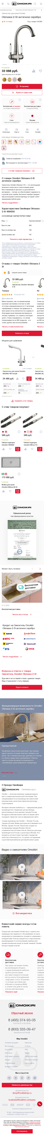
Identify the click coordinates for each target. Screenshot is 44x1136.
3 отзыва (9, 21)
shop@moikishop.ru (22, 1093)
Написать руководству (22, 1085)
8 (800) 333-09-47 (22, 1029)
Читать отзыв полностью (12, 327)
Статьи (27, 1046)
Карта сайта (29, 1063)
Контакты (8, 1053)
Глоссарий (8, 1049)
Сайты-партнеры (31, 1056)
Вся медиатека (24, 913)
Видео (27, 1053)
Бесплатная (11, 106)
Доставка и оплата (12, 1056)
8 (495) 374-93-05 (22, 1020)
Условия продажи (11, 1043)
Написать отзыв (22, 333)
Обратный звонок (22, 1013)
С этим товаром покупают (19, 171)
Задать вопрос (22, 687)
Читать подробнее (10, 657)
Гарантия (28, 1043)
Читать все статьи (20, 614)
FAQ (26, 1049)
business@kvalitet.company (22, 1100)
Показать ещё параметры (21, 239)
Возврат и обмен (11, 1066)
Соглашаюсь (22, 1131)
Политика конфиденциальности (22, 1109)
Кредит (7, 1060)
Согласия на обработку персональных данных (28, 1125)
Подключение (10, 1063)
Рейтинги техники (31, 1060)
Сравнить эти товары (24, 401)
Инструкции (9, 1046)
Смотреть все (7, 772)
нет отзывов (27, 368)
